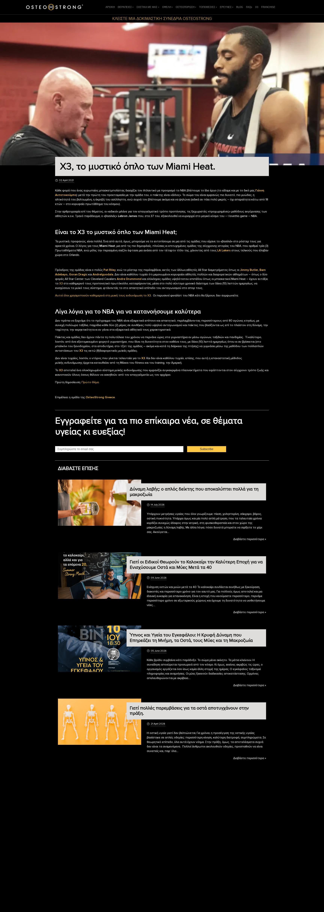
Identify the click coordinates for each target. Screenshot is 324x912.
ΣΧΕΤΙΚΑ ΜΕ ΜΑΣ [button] (146, 7)
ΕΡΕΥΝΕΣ (226, 7)
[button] (226, 7)
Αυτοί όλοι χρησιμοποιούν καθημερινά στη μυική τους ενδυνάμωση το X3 (103, 295)
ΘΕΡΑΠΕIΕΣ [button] (125, 7)
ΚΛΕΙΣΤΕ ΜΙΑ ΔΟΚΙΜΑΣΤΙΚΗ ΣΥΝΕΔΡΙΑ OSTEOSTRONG (162, 18)
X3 (256, 7)
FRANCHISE (268, 7)
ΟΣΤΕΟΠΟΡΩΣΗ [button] (185, 7)
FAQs (249, 7)
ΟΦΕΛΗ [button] (166, 7)
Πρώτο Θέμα (90, 382)
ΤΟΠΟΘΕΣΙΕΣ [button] (207, 7)
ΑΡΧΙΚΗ (110, 7)
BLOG (239, 7)
